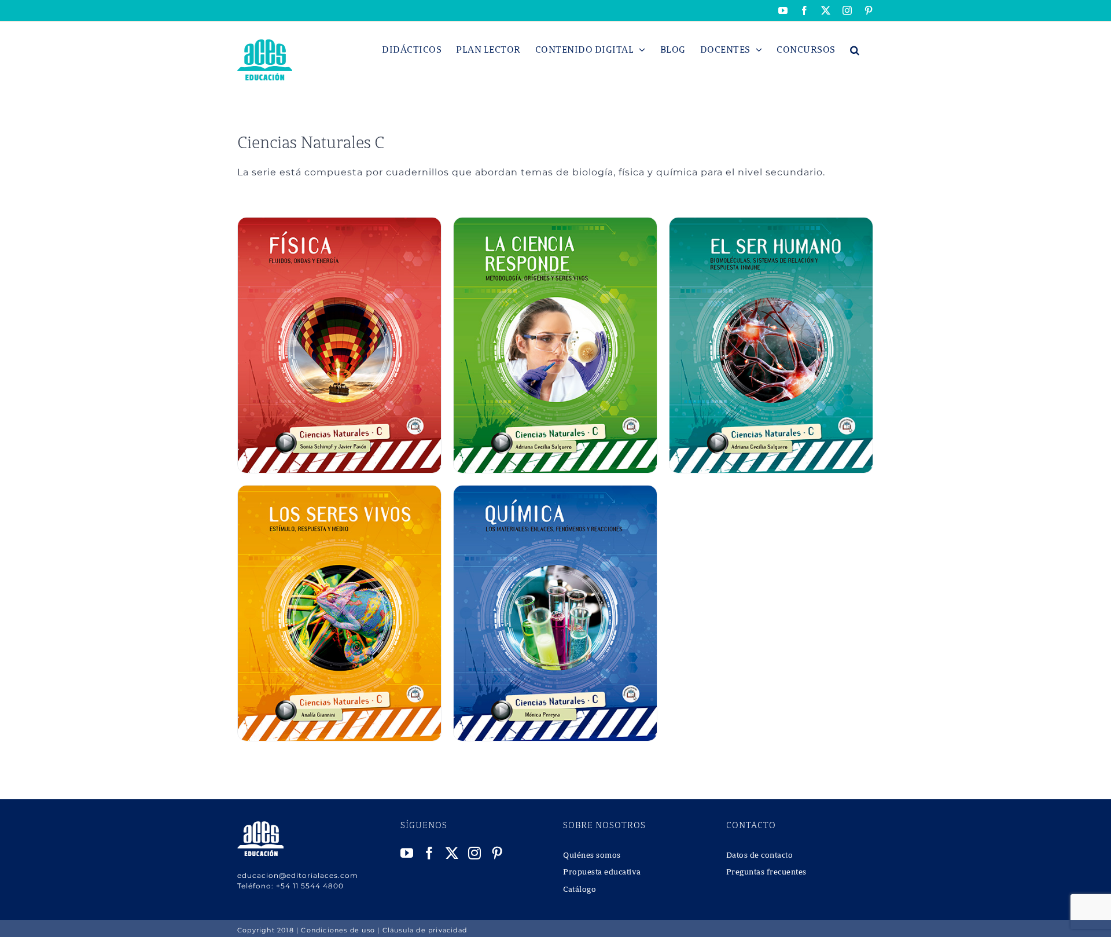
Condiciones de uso (338, 930)
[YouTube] (407, 853)
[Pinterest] (497, 853)
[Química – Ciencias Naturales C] (555, 491)
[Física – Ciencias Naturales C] (339, 223)
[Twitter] (452, 853)
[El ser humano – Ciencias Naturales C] (771, 223)
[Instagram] (474, 853)
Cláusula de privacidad (424, 930)
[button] (855, 49)
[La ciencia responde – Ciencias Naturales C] (555, 223)
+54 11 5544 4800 (310, 885)
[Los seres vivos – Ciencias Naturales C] (339, 491)
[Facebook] (429, 853)
